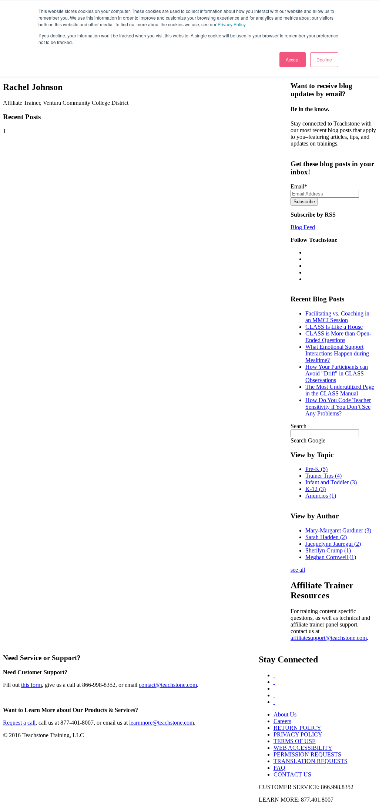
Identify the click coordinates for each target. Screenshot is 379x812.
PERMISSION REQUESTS (307, 754)
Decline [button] (324, 59)
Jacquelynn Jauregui (333, 544)
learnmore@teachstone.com (161, 722)
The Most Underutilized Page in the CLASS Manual (339, 390)
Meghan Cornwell (330, 557)
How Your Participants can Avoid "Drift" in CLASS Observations (336, 373)
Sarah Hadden (326, 537)
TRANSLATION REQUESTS (311, 761)
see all (298, 570)
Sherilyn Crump (328, 550)
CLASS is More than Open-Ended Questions (338, 336)
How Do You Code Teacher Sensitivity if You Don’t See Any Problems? (338, 407)
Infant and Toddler (331, 482)
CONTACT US (292, 774)
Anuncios (320, 495)
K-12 (315, 489)
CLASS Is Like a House (334, 327)
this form (31, 685)
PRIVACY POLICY (298, 734)
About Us (285, 714)
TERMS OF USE (295, 741)
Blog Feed (303, 227)
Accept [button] (292, 59)
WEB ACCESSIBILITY (303, 748)
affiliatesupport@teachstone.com (329, 638)
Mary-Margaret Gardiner (338, 530)
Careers (282, 721)
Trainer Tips (323, 475)
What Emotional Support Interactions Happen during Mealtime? (337, 353)
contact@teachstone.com (168, 685)
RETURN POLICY (297, 728)
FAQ (279, 768)
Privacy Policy (231, 24)
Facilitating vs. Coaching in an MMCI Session (337, 316)
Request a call (19, 722)
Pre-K (316, 469)
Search (298, 426)
